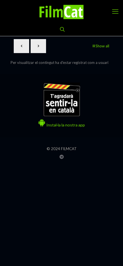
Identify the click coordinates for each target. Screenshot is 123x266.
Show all (102, 46)
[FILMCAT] (61, 11)
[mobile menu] (115, 11)
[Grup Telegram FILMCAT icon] (61, 156)
